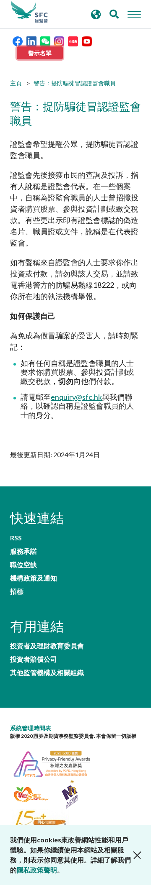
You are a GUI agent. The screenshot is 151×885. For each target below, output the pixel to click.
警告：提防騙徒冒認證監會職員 (75, 83)
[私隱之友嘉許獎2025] (56, 763)
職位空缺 (23, 564)
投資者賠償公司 (33, 659)
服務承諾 (23, 551)
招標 (16, 591)
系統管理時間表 (30, 728)
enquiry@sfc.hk (76, 397)
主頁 (16, 83)
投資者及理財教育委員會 (47, 645)
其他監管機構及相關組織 (47, 672)
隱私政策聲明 (37, 870)
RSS (16, 538)
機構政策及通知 (33, 578)
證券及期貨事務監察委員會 (29, 12)
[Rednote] (73, 40)
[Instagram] (59, 40)
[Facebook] (18, 40)
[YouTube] (87, 40)
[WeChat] (45, 40)
